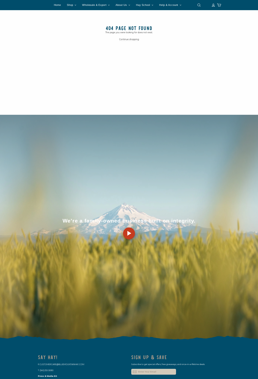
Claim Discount (159, 211)
